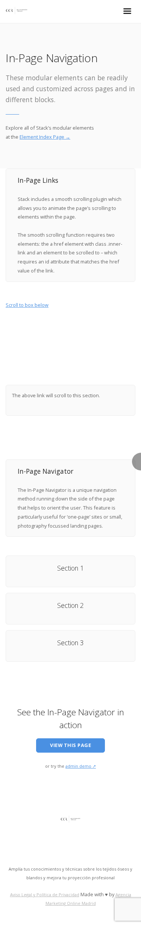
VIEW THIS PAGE (70, 745)
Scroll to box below (27, 305)
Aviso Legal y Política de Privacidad (44, 894)
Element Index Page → (45, 136)
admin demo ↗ (80, 766)
